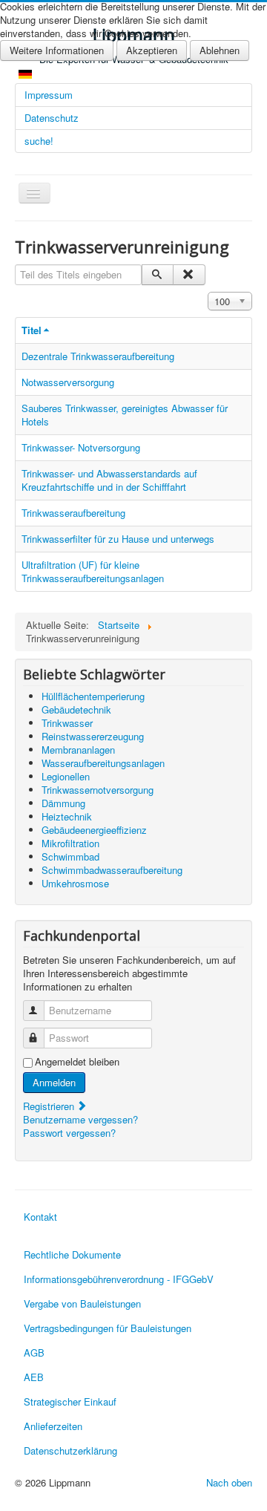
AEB (34, 1377)
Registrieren (50, 1106)
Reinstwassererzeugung (93, 736)
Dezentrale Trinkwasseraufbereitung (98, 356)
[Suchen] (158, 274)
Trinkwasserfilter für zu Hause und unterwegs (118, 539)
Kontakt (40, 1217)
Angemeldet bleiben (77, 1061)
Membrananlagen (78, 750)
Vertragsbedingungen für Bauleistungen (107, 1328)
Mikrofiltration (70, 843)
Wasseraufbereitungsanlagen (103, 763)
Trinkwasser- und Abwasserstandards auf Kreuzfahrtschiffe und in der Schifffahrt (109, 480)
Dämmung (63, 803)
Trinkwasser (67, 723)
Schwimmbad (70, 856)
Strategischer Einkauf (70, 1401)
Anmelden (54, 1082)
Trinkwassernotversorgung (98, 790)
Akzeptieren (151, 50)
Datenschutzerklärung (70, 1450)
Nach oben (229, 1482)
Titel (32, 330)
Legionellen (66, 776)
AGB (34, 1352)
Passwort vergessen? (69, 1133)
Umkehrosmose (75, 883)
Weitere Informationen (57, 50)
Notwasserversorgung (68, 382)
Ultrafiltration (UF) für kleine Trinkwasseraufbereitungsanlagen (93, 571)
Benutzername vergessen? (80, 1119)
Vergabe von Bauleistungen (82, 1303)
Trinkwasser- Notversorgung (81, 447)
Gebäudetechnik (76, 709)
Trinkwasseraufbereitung (73, 513)
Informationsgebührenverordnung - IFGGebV (119, 1279)
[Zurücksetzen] (189, 274)
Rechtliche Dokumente (72, 1254)
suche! (38, 141)
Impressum (48, 95)
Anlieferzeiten (53, 1426)
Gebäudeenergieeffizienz (94, 830)
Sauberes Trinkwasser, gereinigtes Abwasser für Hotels (125, 414)
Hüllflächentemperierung (93, 696)
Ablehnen (220, 50)
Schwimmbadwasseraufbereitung (112, 870)
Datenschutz (51, 118)
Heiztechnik (67, 816)
